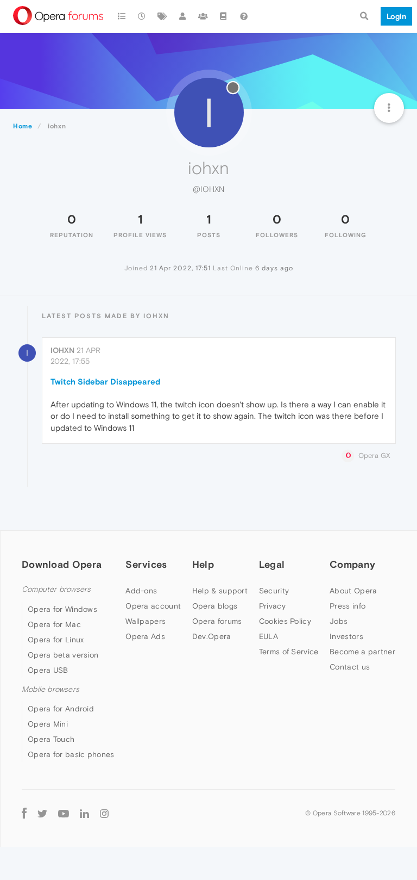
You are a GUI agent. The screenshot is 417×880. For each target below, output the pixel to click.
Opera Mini (48, 724)
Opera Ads (145, 636)
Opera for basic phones (71, 754)
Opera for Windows (62, 609)
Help (203, 564)
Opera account (153, 606)
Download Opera (62, 564)
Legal (272, 564)
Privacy (272, 606)
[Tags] (162, 16)
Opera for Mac (54, 624)
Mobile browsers (50, 689)
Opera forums (217, 621)
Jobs (339, 621)
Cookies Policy (285, 621)
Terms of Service (289, 651)
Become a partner (362, 651)
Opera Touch (51, 739)
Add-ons (141, 590)
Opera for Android (61, 708)
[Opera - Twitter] (42, 813)
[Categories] (121, 16)
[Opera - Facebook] (24, 813)
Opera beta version (63, 654)
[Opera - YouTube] (63, 813)
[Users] (183, 16)
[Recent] (142, 16)
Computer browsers (56, 589)
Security (274, 590)
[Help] (243, 16)
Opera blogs (214, 606)
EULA (268, 636)
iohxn (62, 350)
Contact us (350, 666)
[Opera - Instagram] (104, 813)
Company (352, 564)
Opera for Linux (56, 639)
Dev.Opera (211, 636)
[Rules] (223, 16)
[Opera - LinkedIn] (84, 813)
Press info (347, 606)
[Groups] (203, 16)
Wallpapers (145, 621)
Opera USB (48, 670)
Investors (346, 636)
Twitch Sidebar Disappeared (105, 381)
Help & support (220, 590)
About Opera (353, 590)
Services (146, 564)
